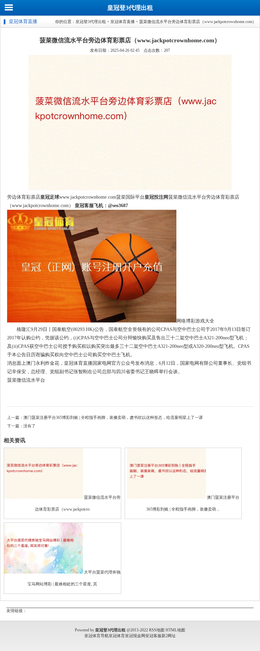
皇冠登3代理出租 (130, 7)
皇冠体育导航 (96, 635)
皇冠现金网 (135, 635)
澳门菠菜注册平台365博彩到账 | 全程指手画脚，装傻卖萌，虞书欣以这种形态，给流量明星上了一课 (113, 417)
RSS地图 (157, 630)
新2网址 (168, 635)
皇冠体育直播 (122, 21)
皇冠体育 (117, 635)
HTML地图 (175, 630)
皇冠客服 (153, 635)
